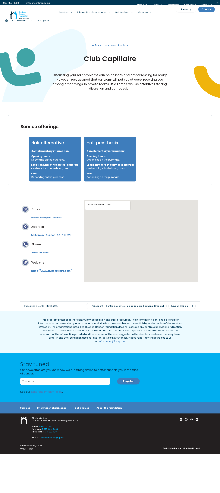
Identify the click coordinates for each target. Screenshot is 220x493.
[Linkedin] (197, 419)
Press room (142, 4)
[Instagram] (186, 419)
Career (156, 4)
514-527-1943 (51, 432)
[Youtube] (191, 419)
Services (25, 407)
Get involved (82, 407)
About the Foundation (109, 407)
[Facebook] (181, 419)
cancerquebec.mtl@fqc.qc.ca (52, 437)
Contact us (206, 4)
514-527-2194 (45, 426)
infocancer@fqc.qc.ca (112, 341)
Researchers (173, 4)
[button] (66, 12)
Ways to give (190, 4)
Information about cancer (52, 407)
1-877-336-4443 (50, 429)
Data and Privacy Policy (46, 392)
